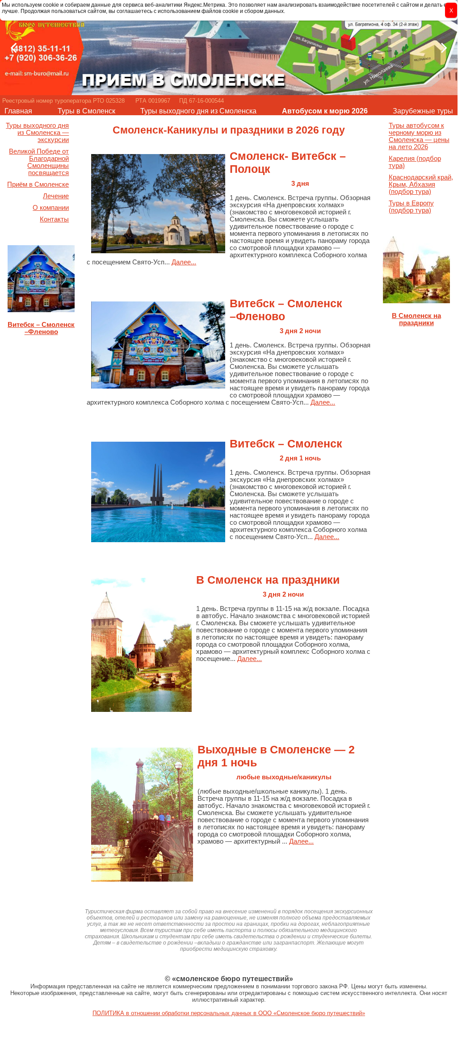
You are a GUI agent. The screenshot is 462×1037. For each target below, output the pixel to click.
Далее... (184, 262)
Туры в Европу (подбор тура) (411, 207)
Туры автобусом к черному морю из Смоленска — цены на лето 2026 (419, 136)
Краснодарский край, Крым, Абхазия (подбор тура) (421, 184)
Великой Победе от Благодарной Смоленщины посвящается (39, 162)
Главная (18, 111)
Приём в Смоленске (38, 184)
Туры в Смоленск (86, 111)
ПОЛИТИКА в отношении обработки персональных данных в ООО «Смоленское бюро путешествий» (228, 1013)
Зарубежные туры (423, 111)
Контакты (54, 219)
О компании (51, 207)
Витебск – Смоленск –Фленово (41, 328)
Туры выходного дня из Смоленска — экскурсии (37, 132)
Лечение (56, 196)
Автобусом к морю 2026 (325, 111)
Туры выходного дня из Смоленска (198, 111)
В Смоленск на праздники (416, 319)
